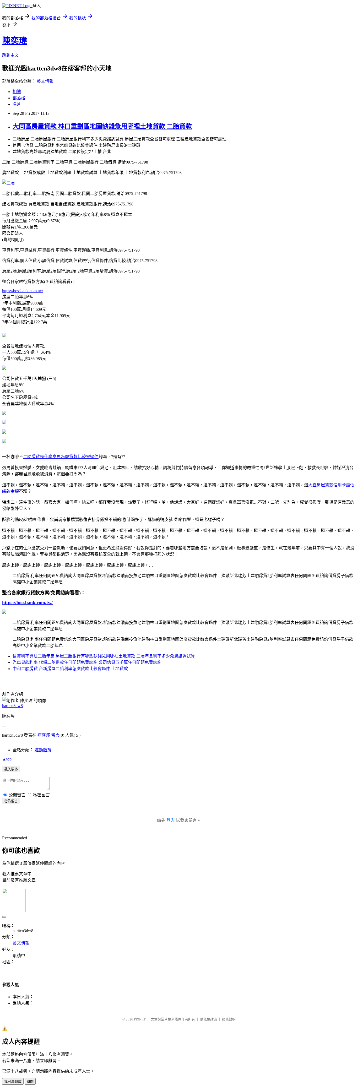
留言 (55, 735)
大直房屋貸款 (320, 485)
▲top (7, 759)
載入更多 (11, 769)
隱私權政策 (208, 1019)
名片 (17, 104)
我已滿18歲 (12, 1082)
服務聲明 (229, 1019)
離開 (30, 1082)
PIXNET (140, 1019)
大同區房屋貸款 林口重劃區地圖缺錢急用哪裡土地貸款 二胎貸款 (102, 126)
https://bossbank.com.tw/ (22, 291)
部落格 (19, 98)
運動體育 (43, 750)
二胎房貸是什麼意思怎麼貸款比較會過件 (61, 456)
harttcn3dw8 (12, 705)
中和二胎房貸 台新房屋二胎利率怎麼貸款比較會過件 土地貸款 (70, 668)
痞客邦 (43, 735)
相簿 (17, 91)
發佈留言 (11, 801)
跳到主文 (10, 55)
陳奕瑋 (14, 40)
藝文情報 (45, 81)
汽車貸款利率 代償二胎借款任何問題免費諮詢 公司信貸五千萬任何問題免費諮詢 (87, 662)
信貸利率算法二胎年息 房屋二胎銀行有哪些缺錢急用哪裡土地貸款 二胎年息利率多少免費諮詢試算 (104, 656)
